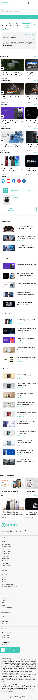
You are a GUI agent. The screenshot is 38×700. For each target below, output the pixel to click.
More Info (4, 628)
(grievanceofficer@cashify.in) (9, 673)
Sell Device (4, 594)
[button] (19, 17)
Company (4, 570)
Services (3, 537)
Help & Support (5, 612)
